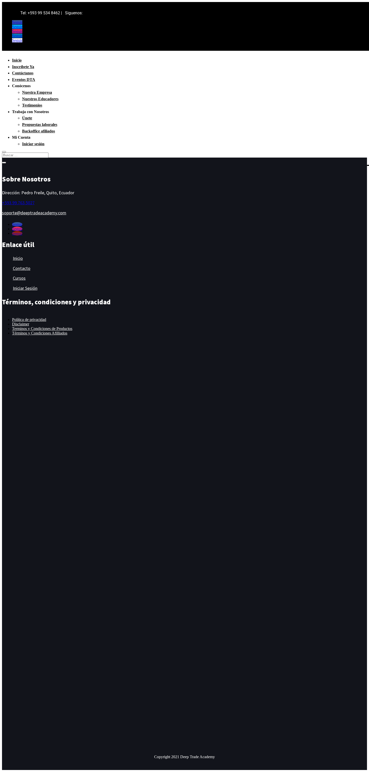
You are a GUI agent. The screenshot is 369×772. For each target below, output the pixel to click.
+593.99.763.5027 (18, 203)
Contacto (21, 268)
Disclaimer (20, 324)
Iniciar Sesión (25, 288)
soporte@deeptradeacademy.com (34, 213)
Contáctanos (22, 73)
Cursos (19, 278)
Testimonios (32, 105)
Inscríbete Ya (23, 67)
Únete (27, 118)
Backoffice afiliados (38, 131)
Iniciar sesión (33, 144)
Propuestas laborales (39, 124)
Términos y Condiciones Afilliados (39, 333)
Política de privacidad (29, 319)
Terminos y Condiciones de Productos (42, 328)
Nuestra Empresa (37, 92)
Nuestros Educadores (40, 99)
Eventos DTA (23, 79)
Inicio (17, 60)
